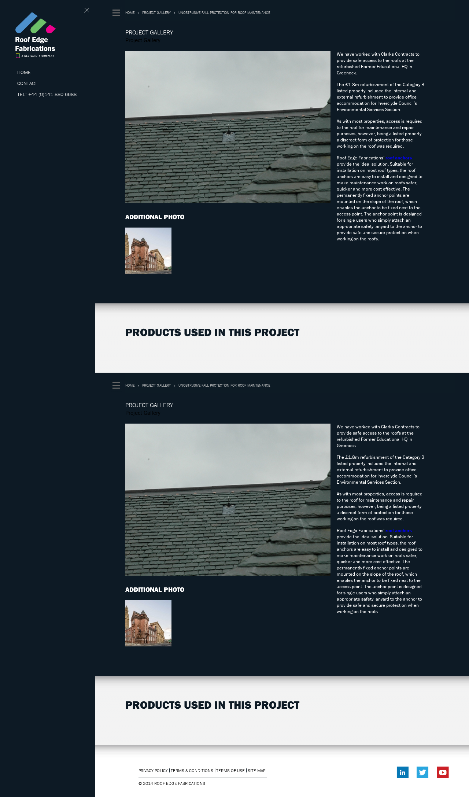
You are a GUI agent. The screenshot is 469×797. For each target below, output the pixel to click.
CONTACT (27, 83)
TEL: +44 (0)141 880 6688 (47, 94)
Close (86, 10)
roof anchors (398, 158)
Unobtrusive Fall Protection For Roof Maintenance (224, 12)
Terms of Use (230, 770)
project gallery (156, 12)
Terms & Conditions (192, 770)
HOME (24, 72)
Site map (256, 770)
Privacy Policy (153, 770)
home (129, 12)
